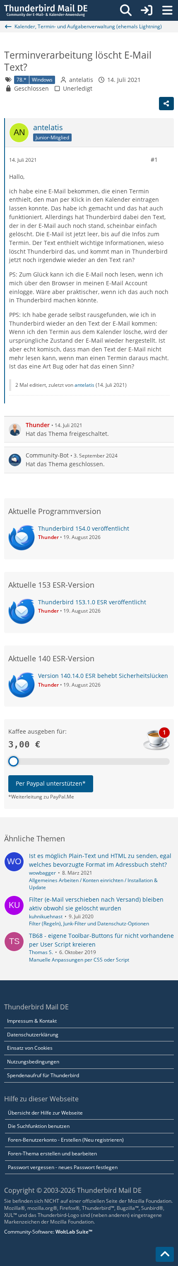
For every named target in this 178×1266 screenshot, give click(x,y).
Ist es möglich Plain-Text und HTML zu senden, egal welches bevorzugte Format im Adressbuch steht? (100, 860)
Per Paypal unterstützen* (51, 783)
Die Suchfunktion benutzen (39, 1126)
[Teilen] (166, 103)
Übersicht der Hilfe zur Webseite (45, 1112)
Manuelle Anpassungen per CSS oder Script (79, 959)
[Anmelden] (146, 10)
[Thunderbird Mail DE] (45, 10)
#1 (154, 159)
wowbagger (42, 872)
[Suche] (126, 10)
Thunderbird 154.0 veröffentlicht (83, 528)
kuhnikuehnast (46, 916)
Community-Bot (47, 455)
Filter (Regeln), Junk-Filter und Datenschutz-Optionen (89, 923)
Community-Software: (48, 1231)
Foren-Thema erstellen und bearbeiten (52, 1153)
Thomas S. (41, 952)
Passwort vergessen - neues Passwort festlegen (63, 1167)
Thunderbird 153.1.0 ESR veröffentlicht (92, 602)
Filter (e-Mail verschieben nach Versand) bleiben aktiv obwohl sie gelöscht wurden (96, 903)
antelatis (81, 80)
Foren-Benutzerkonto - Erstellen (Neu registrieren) (66, 1139)
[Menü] (167, 10)
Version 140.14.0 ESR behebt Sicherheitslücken (103, 676)
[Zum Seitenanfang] (165, 1254)
